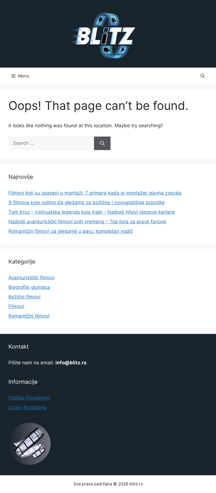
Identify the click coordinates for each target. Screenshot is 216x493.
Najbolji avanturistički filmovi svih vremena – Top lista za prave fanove (87, 221)
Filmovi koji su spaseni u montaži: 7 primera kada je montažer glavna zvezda (94, 193)
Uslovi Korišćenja (27, 407)
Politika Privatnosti (29, 398)
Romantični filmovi (29, 316)
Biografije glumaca (29, 287)
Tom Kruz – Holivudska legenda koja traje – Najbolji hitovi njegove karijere (91, 212)
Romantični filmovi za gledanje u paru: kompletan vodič (70, 231)
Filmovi (16, 306)
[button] (202, 76)
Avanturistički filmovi (31, 277)
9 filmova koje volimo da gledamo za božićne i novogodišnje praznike (86, 202)
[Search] (102, 143)
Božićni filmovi (24, 297)
